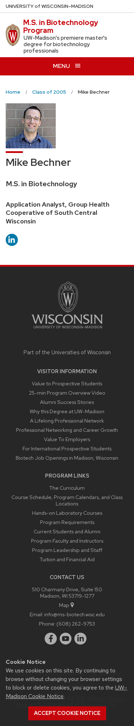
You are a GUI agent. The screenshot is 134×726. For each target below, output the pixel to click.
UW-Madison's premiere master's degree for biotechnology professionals (65, 44)
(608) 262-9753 (75, 623)
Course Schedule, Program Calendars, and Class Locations (67, 500)
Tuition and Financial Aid (67, 559)
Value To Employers (67, 439)
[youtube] (66, 639)
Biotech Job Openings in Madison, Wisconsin (67, 457)
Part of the (67, 352)
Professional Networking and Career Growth (67, 429)
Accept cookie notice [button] (67, 713)
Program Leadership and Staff (67, 550)
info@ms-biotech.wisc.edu (74, 614)
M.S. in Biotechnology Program (60, 26)
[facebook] (51, 639)
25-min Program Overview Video (67, 392)
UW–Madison (49, 6)
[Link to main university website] (67, 330)
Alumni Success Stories (67, 402)
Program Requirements (67, 522)
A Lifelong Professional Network (67, 420)
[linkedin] (80, 639)
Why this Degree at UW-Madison (67, 411)
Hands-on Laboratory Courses (67, 512)
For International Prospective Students (67, 448)
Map (64, 605)
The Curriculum (67, 487)
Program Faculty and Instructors (67, 540)
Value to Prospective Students (67, 383)
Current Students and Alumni (67, 531)
